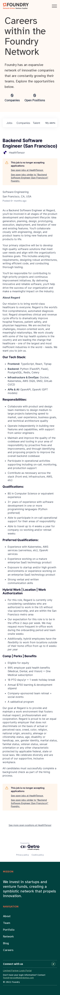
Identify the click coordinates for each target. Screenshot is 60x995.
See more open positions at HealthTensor (30, 825)
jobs (9, 122)
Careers (8, 950)
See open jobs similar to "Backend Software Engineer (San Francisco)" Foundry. (29, 177)
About (7, 916)
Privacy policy (22, 855)
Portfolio (8, 929)
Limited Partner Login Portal (17, 971)
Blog (6, 943)
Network (8, 936)
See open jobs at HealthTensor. (27, 170)
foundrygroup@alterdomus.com (18, 978)
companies (23, 122)
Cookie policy (38, 855)
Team (6, 923)
